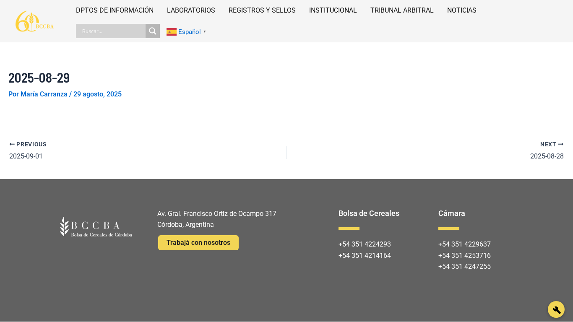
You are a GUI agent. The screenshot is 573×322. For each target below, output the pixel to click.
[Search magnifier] (153, 31)
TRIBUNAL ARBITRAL (402, 10)
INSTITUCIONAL (333, 10)
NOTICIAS (462, 10)
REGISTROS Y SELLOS (262, 10)
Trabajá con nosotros (198, 243)
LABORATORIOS (191, 10)
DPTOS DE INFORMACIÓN (115, 10)
